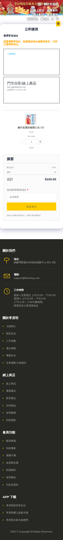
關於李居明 (51, 4)
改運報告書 (12, 462)
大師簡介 (11, 326)
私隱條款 (11, 470)
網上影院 (38, 14)
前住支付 (31, 206)
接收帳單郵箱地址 (18, 189)
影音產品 (11, 398)
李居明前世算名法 (16, 505)
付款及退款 (12, 484)
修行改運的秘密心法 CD (31, 127)
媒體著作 (52, 10)
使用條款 (11, 477)
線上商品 (11, 383)
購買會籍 (11, 440)
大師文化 (32, 18)
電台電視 (52, 14)
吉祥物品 (11, 405)
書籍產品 (11, 390)
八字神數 (11, 340)
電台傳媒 (11, 348)
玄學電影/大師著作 (16, 362)
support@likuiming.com (27, 278)
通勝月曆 (11, 455)
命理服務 (11, 412)
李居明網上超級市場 (17, 512)
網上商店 (38, 10)
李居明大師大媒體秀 (17, 520)
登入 (46, 18)
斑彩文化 (11, 333)
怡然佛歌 (11, 420)
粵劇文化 (11, 355)
